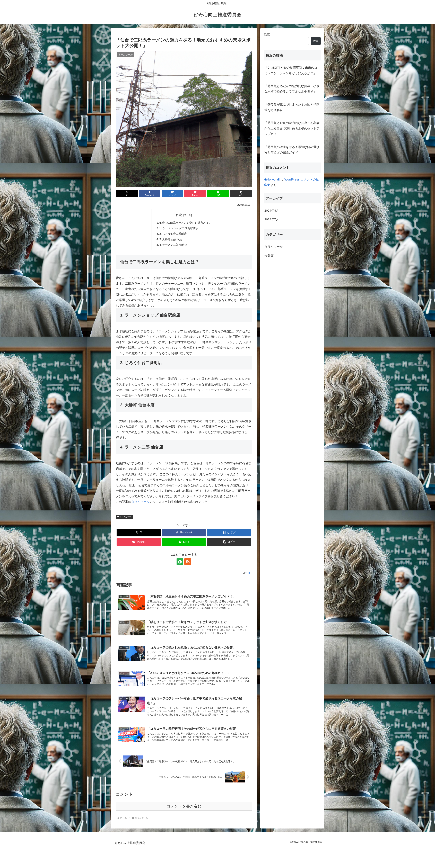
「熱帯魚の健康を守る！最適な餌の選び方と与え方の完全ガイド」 (291, 149)
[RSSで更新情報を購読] (187, 561)
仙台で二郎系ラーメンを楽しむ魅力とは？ (185, 222)
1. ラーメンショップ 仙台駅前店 (178, 228)
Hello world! (272, 179)
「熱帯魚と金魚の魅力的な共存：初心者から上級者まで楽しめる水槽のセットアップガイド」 (291, 128)
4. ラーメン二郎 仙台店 (173, 244)
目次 (179, 215)
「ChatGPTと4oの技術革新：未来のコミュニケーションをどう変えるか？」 (290, 70)
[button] (241, 193)
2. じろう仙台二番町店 (173, 233)
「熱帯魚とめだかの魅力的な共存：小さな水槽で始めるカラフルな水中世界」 (291, 88)
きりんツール (140, 501)
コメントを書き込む (184, 806)
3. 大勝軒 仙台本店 (170, 239)
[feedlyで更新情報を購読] (180, 561)
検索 (267, 34)
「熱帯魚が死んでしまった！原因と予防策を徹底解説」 (291, 107)
